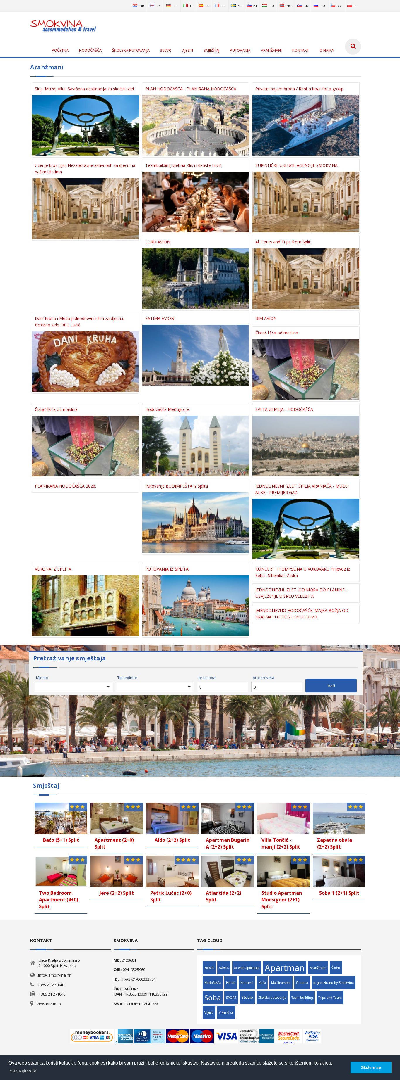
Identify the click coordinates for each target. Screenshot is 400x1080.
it (191, 6)
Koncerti (246, 982)
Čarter (335, 967)
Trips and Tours (330, 997)
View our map (49, 1003)
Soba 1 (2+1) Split (339, 893)
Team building (302, 997)
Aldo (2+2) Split (172, 840)
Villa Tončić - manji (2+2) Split (280, 843)
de (175, 6)
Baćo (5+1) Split (61, 840)
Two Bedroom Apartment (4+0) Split (58, 900)
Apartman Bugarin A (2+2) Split (227, 843)
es (207, 6)
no (289, 6)
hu (271, 6)
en (159, 6)
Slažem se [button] (371, 1067)
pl (356, 6)
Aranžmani (318, 967)
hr (142, 6)
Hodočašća (212, 982)
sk (306, 6)
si (255, 6)
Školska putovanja (272, 997)
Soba (212, 997)
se (240, 6)
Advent (224, 967)
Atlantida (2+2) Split (223, 896)
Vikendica (226, 1012)
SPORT (231, 997)
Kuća (262, 982)
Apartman (285, 967)
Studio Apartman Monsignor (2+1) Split (281, 900)
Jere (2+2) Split (117, 893)
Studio (247, 997)
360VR (209, 967)
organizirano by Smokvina (333, 982)
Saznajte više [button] (23, 1070)
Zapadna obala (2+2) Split (334, 843)
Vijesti (208, 1012)
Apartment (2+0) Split (114, 843)
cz (340, 6)
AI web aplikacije (246, 967)
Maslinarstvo (281, 982)
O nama (302, 982)
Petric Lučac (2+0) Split (171, 896)
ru (323, 6)
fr (223, 6)
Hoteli (230, 982)
